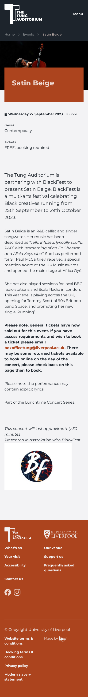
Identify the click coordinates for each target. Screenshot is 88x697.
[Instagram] (17, 592)
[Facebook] (7, 592)
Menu (78, 14)
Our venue (53, 548)
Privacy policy (16, 666)
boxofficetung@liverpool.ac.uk (34, 348)
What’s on (13, 548)
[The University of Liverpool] (62, 534)
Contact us (13, 579)
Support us (53, 556)
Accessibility (15, 565)
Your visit (12, 556)
